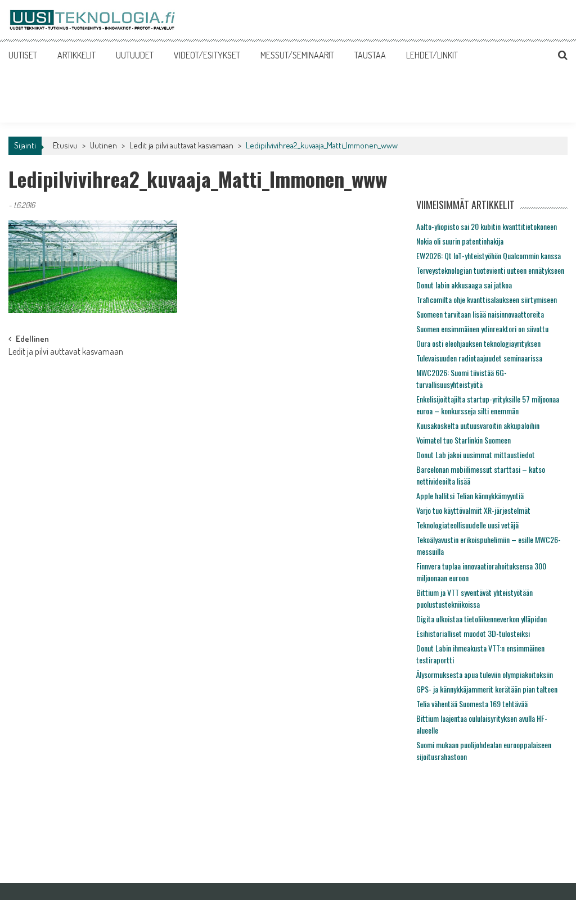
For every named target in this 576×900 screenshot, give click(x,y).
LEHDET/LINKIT (432, 55)
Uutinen (103, 145)
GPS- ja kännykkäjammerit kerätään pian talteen (486, 689)
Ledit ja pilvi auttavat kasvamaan (181, 145)
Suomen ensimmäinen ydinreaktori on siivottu (482, 328)
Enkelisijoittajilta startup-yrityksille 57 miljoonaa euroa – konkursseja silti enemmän (487, 405)
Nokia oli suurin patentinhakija (459, 241)
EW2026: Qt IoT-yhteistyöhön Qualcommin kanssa (488, 255)
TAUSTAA (370, 55)
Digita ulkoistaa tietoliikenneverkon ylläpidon (481, 619)
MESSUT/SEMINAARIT (297, 55)
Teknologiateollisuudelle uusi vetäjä (467, 525)
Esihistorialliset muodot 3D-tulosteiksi (473, 633)
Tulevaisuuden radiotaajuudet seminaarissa (479, 358)
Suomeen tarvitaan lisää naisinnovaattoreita (480, 314)
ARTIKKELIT (76, 55)
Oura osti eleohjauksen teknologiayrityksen (478, 343)
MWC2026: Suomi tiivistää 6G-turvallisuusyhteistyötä (461, 378)
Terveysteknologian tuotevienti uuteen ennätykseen (490, 270)
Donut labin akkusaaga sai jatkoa (464, 285)
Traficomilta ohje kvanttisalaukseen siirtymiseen (486, 299)
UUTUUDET (135, 55)
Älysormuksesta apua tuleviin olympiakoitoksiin (484, 674)
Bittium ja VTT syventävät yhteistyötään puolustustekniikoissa (474, 598)
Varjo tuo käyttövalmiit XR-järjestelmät (473, 510)
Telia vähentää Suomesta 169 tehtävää (472, 703)
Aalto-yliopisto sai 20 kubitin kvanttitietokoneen (486, 226)
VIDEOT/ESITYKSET (207, 55)
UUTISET (22, 55)
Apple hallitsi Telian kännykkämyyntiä (470, 495)
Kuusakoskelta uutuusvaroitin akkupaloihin (477, 425)
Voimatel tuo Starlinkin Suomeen (463, 440)
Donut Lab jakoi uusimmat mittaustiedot (475, 454)
